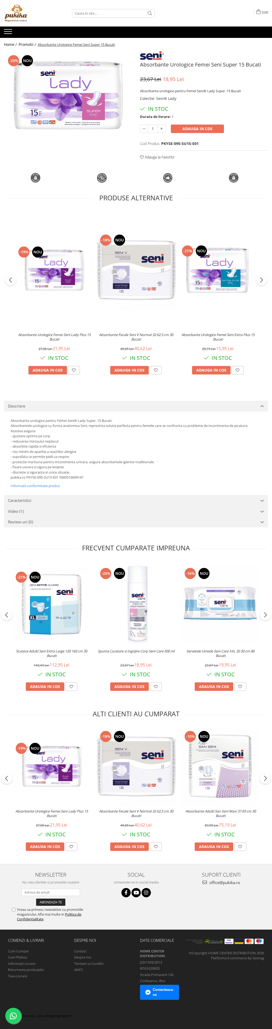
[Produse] (8, 33)
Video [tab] (16, 511)
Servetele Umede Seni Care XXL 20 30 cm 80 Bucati (220, 653)
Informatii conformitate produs (35, 485)
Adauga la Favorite (159, 157)
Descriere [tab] (16, 406)
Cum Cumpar (18, 951)
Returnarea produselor (26, 969)
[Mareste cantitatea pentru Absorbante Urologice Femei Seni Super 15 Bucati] (161, 129)
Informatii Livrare (21, 963)
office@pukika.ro (224, 882)
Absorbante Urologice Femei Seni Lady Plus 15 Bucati (54, 337)
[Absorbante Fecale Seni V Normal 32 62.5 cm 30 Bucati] (136, 270)
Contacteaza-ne (163, 992)
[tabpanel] (68, 95)
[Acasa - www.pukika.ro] (30, 13)
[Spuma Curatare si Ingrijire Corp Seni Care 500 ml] (136, 603)
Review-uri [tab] (20, 521)
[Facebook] (126, 892)
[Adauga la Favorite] (74, 370)
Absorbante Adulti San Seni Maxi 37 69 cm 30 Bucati (220, 813)
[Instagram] (146, 892)
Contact (80, 951)
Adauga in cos (197, 128)
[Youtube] (136, 892)
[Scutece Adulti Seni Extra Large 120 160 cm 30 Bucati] (51, 604)
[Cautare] (150, 13)
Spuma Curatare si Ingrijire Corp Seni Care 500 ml (136, 651)
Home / (11, 44)
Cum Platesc (17, 957)
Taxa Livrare (17, 976)
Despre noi (82, 957)
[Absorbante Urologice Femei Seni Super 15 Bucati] (68, 95)
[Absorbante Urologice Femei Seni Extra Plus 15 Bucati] (218, 270)
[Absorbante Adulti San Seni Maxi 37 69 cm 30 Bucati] (220, 766)
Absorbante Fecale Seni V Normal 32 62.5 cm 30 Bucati (136, 337)
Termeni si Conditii (88, 963)
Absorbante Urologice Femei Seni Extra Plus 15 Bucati (217, 337)
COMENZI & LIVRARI (26, 940)
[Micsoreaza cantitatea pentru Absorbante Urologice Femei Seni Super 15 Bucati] (144, 129)
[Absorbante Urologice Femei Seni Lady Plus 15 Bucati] (54, 270)
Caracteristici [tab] (19, 500)
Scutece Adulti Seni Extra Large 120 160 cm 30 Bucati (51, 653)
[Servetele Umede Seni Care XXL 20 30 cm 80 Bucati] (220, 603)
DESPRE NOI (85, 940)
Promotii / (28, 44)
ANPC (78, 969)
